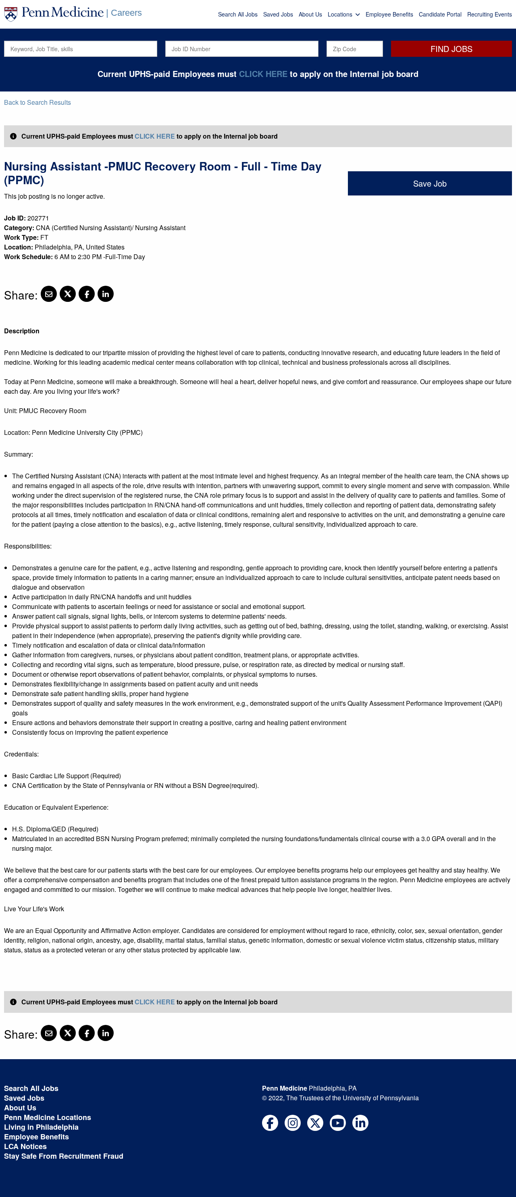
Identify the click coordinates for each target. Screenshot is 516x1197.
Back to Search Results (37, 102)
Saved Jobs (278, 14)
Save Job (430, 183)
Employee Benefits (389, 14)
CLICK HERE (263, 73)
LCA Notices (25, 1146)
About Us (310, 14)
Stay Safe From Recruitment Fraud (63, 1156)
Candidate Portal (440, 14)
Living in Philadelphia (41, 1127)
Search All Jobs (238, 14)
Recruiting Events (489, 14)
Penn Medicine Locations (47, 1117)
